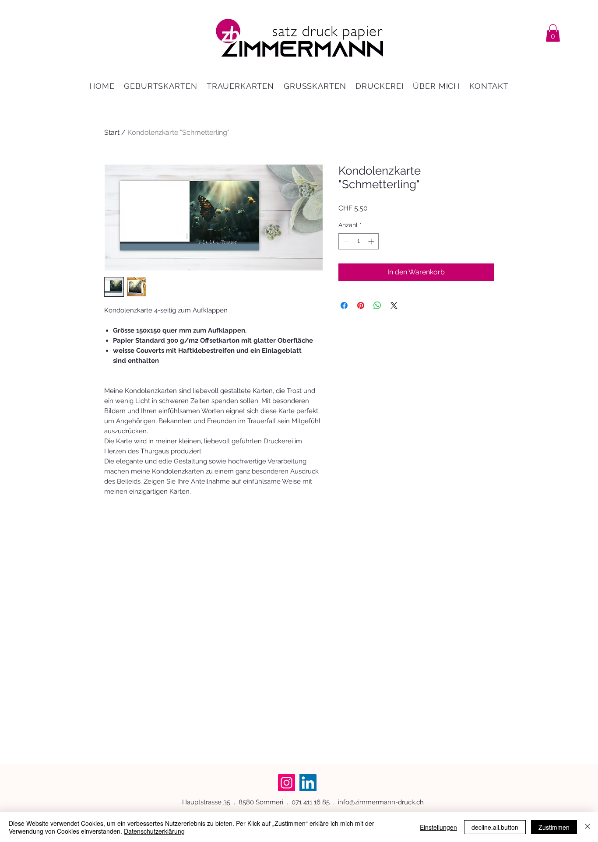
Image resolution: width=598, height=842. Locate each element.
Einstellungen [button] (438, 827)
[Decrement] (345, 241)
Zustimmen (554, 827)
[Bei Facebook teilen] (344, 305)
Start (112, 132)
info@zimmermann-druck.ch (381, 802)
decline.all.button (494, 827)
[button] (552, 33)
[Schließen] (587, 827)
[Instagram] (286, 782)
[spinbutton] (358, 241)
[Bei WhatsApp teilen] (377, 305)
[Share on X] (394, 305)
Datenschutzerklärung (154, 831)
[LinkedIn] (308, 782)
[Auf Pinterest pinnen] (360, 305)
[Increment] (371, 241)
